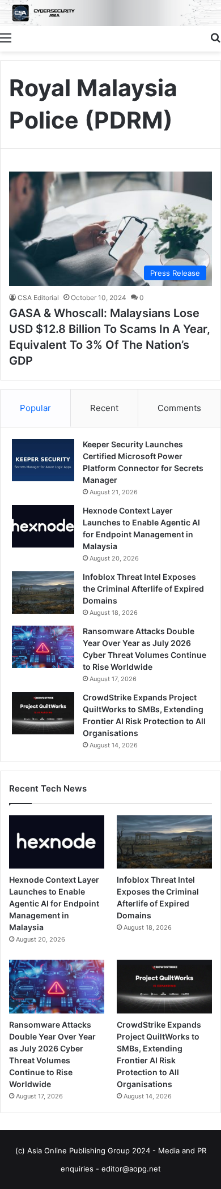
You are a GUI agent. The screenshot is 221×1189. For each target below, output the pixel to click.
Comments (179, 408)
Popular (35, 408)
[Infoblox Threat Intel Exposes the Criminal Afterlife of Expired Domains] (43, 592)
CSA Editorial (38, 297)
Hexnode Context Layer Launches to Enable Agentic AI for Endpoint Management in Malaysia (54, 903)
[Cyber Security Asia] (110, 13)
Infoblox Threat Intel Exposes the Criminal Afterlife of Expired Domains (143, 588)
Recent (104, 408)
